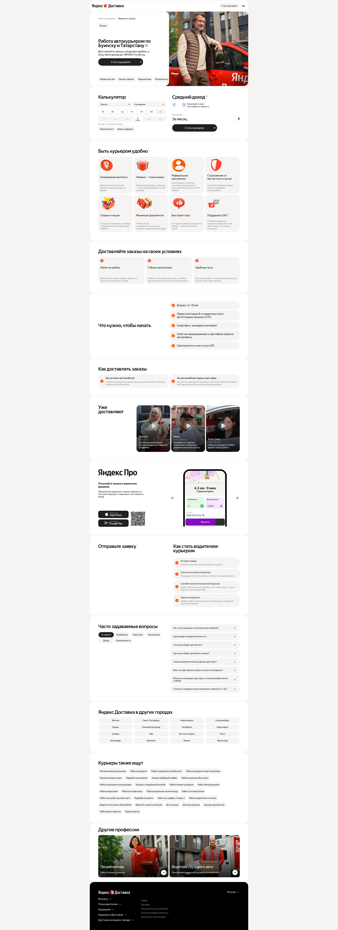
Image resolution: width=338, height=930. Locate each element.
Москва (115, 720)
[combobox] (114, 104)
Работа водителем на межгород (162, 791)
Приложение (161, 79)
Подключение (144, 79)
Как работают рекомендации (153, 917)
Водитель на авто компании (149, 805)
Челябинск (187, 727)
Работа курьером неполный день (116, 784)
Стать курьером (229, 6)
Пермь (187, 740)
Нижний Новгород (151, 727)
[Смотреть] (153, 428)
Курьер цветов (132, 811)
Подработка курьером (136, 778)
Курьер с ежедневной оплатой (150, 784)
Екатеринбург (222, 720)
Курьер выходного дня (111, 778)
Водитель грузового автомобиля (115, 805)
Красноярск (222, 727)
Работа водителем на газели (202, 798)
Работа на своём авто (132, 791)
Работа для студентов (110, 811)
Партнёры (145, 904)
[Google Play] (113, 523)
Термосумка (154, 634)
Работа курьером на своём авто (166, 771)
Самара (115, 734)
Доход (106, 640)
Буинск (103, 25)
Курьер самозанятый (214, 805)
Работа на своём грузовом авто (115, 798)
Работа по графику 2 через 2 (171, 798)
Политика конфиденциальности (154, 913)
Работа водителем (109, 791)
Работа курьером (106, 18)
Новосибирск (186, 720)
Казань (115, 727)
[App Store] (113, 514)
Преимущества (107, 79)
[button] (205, 628)
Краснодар (115, 740)
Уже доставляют (126, 79)
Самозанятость (123, 640)
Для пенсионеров (191, 805)
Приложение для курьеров (113, 771)
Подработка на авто (143, 798)
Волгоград (222, 740)
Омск (222, 734)
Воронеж (151, 740)
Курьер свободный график (164, 778)
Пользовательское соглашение (154, 908)
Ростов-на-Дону (187, 734)
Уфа (151, 734)
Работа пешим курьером (182, 784)
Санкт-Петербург (151, 720)
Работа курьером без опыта (194, 778)
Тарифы (144, 900)
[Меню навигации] (243, 5)
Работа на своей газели (193, 791)
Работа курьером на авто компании (203, 771)
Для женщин (172, 805)
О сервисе (106, 634)
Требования (122, 634)
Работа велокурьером (208, 784)
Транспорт (138, 634)
